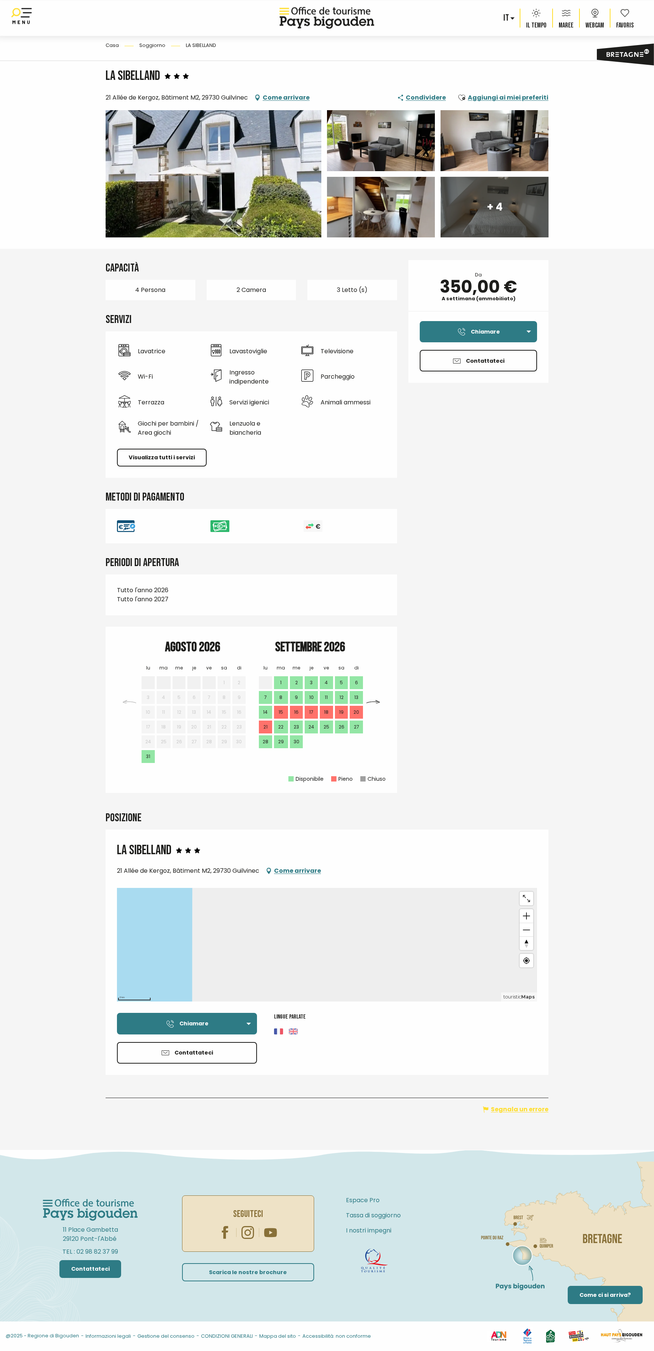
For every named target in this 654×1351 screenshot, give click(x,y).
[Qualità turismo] (374, 1260)
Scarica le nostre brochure (248, 1272)
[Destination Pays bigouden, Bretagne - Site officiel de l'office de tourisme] (327, 18)
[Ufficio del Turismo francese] (527, 1335)
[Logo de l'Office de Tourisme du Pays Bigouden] (90, 1210)
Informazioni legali (108, 1336)
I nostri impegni (368, 1230)
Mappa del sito (277, 1336)
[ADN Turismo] (498, 1335)
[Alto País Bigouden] (621, 1335)
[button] (507, 18)
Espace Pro (363, 1200)
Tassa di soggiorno (373, 1215)
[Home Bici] (550, 1335)
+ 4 (495, 207)
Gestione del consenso (166, 1336)
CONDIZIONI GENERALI (227, 1336)
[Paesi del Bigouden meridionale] (578, 1335)
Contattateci (90, 1269)
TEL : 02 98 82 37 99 (90, 1251)
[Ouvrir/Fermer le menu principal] (21, 18)
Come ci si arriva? (605, 1295)
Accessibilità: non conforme (336, 1336)
